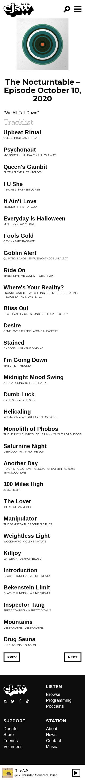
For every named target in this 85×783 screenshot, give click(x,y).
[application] (76, 773)
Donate (10, 728)
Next (73, 657)
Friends (11, 740)
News (51, 734)
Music (51, 746)
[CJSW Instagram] (5, 700)
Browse (53, 694)
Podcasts (55, 706)
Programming (59, 700)
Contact (53, 740)
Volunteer (13, 746)
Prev (12, 657)
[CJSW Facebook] (20, 700)
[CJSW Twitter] (13, 700)
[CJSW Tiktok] (27, 700)
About (51, 728)
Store (9, 734)
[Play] (76, 773)
